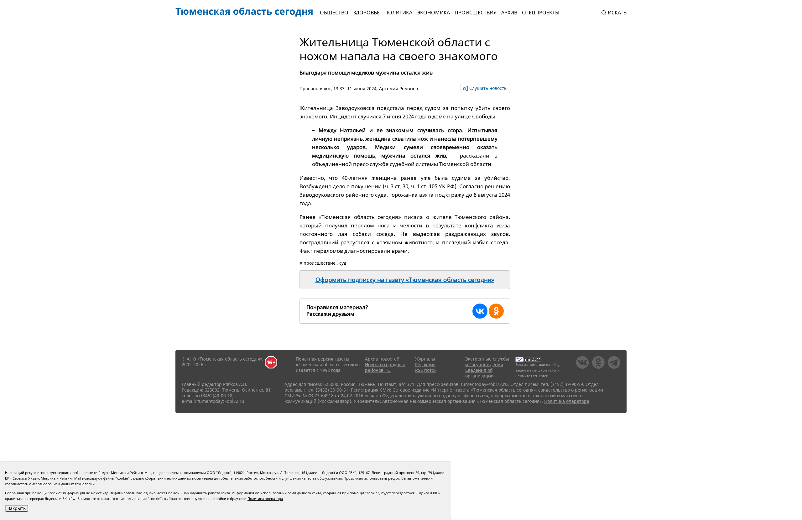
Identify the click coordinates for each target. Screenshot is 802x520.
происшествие (320, 263)
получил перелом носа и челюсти (373, 225)
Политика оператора (566, 401)
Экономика (433, 12)
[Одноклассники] (496, 311)
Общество (334, 12)
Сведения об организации (479, 373)
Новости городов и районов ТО (385, 367)
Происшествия (476, 12)
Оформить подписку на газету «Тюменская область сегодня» (404, 280)
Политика (398, 12)
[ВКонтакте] (479, 311)
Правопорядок (315, 88)
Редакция (425, 364)
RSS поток (425, 370)
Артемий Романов (398, 88)
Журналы (425, 359)
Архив (509, 12)
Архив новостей (382, 359)
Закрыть (17, 508)
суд (342, 263)
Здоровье (366, 12)
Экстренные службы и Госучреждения (487, 361)
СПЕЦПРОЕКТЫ (541, 12)
